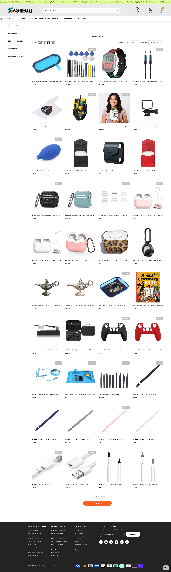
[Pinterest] (111, 542)
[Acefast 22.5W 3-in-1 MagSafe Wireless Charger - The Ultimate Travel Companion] (114, 108)
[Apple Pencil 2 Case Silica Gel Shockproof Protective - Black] (148, 376)
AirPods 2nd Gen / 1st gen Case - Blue (110, 171)
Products (16, 26)
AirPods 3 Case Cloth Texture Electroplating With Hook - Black (46, 216)
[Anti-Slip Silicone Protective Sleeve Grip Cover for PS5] (114, 332)
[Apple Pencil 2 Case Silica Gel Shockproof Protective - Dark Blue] (47, 421)
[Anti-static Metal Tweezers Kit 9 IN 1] (114, 376)
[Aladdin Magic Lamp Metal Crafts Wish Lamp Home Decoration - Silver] (80, 287)
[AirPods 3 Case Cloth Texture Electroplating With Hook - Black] (47, 197)
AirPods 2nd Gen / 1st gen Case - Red (144, 171)
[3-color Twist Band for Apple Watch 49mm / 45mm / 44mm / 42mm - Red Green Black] (114, 63)
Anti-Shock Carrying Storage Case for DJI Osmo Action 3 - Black (79, 350)
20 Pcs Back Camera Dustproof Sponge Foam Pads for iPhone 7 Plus (46, 81)
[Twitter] (127, 542)
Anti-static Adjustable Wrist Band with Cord (45, 394)
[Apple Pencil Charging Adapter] (47, 466)
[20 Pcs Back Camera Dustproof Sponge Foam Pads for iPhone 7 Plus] (47, 63)
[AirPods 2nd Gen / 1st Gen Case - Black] (80, 153)
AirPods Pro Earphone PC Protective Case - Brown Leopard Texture (113, 260)
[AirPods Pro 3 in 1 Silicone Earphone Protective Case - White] (47, 242)
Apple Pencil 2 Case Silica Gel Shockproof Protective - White (145, 440)
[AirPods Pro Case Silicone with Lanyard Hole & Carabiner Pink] (80, 242)
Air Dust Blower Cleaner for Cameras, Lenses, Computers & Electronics (45, 171)
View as (34, 43)
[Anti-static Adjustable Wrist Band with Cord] (47, 376)
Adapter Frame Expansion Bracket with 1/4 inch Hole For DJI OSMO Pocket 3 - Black (147, 126)
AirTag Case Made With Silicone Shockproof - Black (147, 260)
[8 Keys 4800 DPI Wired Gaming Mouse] (80, 108)
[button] (39, 42)
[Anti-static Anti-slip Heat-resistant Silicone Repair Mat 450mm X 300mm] (80, 376)
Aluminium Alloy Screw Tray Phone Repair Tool (112, 305)
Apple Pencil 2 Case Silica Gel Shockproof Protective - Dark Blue (44, 440)
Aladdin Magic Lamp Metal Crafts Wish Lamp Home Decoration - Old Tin (47, 305)
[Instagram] (106, 542)
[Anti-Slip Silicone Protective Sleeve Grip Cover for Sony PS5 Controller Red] (148, 332)
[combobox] (79, 10)
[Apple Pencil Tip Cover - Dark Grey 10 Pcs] (148, 466)
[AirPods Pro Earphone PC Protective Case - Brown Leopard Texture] (114, 242)
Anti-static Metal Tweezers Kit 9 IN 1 (109, 394)
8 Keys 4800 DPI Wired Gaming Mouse (76, 126)
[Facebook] (101, 542)
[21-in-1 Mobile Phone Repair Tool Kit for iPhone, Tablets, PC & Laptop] (80, 63)
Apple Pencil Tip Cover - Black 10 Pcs (110, 484)
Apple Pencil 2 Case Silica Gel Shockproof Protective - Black (145, 395)
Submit (133, 534)
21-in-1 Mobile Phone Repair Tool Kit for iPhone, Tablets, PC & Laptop (79, 81)
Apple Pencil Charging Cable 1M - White (76, 484)
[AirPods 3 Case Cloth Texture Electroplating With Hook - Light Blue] (80, 197)
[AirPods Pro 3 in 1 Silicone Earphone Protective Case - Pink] (148, 197)
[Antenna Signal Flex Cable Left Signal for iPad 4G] (47, 332)
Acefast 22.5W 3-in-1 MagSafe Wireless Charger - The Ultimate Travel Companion (113, 126)
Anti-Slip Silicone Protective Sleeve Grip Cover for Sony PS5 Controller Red (147, 350)
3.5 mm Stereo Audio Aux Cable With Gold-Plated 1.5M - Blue (147, 81)
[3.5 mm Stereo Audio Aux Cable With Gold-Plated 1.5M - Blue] (148, 63)
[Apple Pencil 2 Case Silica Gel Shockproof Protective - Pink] (114, 421)
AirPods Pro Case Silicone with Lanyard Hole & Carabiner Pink (79, 260)
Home (9, 26)
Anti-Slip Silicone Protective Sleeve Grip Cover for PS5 (113, 350)
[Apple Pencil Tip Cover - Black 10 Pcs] (114, 466)
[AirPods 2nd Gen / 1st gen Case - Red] (148, 153)
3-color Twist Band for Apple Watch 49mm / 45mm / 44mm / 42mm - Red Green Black (114, 81)
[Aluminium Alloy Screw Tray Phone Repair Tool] (114, 287)
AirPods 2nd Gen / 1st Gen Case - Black (76, 171)
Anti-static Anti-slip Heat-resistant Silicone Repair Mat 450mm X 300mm (80, 395)
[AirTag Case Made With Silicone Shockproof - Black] (148, 242)
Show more (97, 503)
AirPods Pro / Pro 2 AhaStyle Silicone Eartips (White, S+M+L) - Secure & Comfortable (114, 216)
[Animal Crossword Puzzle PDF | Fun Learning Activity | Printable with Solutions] (148, 287)
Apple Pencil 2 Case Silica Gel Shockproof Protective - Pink (111, 440)
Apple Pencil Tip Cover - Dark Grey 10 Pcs (145, 484)
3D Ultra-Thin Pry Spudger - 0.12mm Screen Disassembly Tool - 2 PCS (44, 126)
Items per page (123, 43)
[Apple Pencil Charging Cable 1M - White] (80, 466)
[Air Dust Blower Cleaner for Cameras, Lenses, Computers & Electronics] (47, 153)
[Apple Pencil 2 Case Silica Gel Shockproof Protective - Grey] (80, 421)
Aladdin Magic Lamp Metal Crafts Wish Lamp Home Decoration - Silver (80, 305)
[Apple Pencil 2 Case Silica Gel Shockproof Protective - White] (148, 421)
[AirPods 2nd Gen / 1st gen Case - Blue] (114, 153)
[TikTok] (116, 542)
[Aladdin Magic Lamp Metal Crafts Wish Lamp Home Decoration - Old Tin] (47, 287)
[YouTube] (122, 542)
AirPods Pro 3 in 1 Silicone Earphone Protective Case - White (47, 260)
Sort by (144, 43)
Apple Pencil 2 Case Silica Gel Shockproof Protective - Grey (77, 440)
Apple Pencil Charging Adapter (41, 484)
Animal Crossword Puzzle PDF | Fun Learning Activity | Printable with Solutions (148, 305)
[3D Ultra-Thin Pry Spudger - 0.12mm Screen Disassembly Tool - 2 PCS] (47, 108)
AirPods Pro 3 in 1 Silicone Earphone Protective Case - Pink (148, 216)
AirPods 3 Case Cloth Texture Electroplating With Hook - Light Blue (79, 216)
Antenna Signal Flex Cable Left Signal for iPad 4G (46, 350)
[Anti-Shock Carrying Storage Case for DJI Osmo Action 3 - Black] (80, 332)
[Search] (81, 10)
